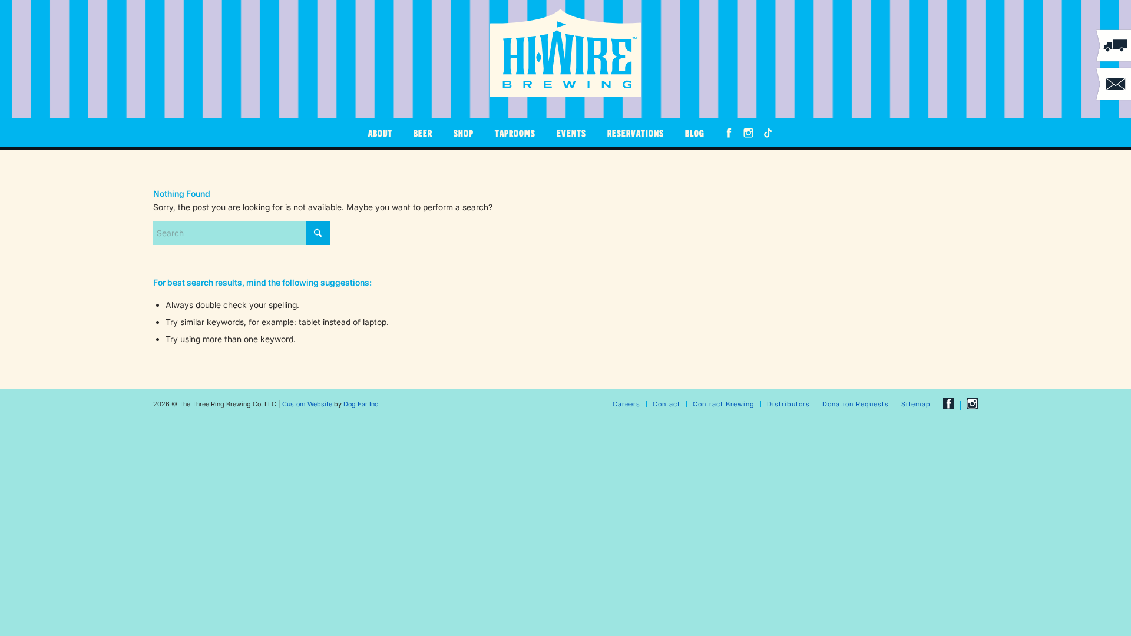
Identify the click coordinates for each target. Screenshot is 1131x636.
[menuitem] (380, 132)
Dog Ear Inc (360, 404)
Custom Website (307, 404)
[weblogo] (565, 53)
